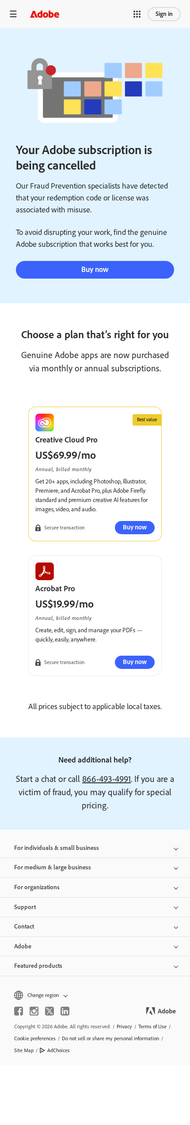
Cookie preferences (35, 1038)
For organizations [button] (37, 887)
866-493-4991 (106, 779)
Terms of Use (152, 1026)
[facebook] (18, 1011)
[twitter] (49, 1011)
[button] (137, 14)
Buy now (95, 269)
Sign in (164, 14)
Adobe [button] (22, 946)
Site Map (24, 1050)
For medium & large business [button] (52, 867)
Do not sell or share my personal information (110, 1038)
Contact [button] (24, 926)
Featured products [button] (38, 966)
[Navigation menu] (13, 14)
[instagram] (34, 1011)
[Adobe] (45, 14)
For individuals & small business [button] (56, 848)
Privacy (124, 1026)
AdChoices (58, 1050)
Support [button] (25, 907)
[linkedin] (65, 1011)
